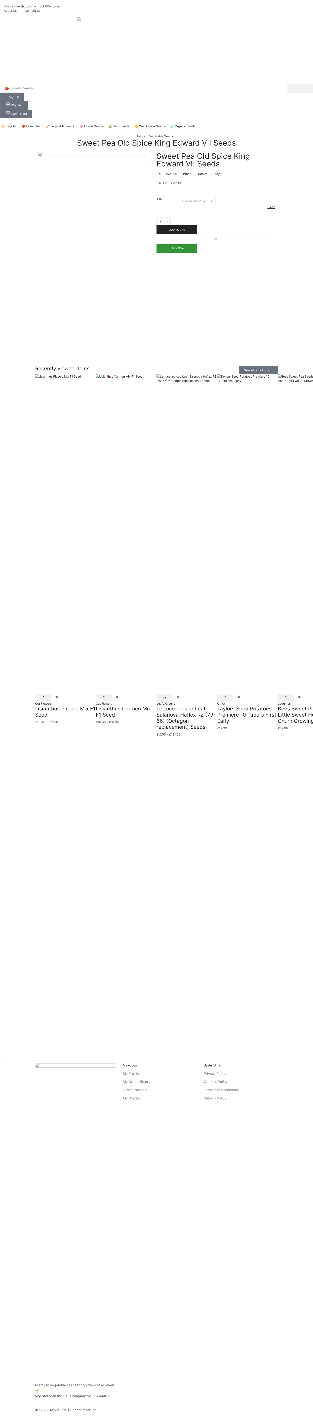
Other (221, 703)
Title (159, 199)
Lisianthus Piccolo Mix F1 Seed (65, 712)
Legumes (284, 703)
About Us (10, 10)
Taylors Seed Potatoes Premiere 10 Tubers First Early (246, 715)
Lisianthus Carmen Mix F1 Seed (123, 712)
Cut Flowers (43, 703)
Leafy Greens (165, 703)
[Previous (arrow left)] (0, 1062)
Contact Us (32, 10)
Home (141, 136)
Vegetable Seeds (161, 136)
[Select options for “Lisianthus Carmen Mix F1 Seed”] (104, 697)
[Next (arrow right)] (2, 1062)
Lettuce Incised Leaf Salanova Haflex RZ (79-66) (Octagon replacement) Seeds (186, 718)
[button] (12, 97)
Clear (271, 207)
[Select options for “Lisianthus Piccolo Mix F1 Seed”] (43, 697)
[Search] (300, 88)
